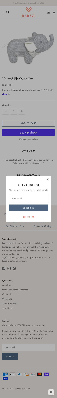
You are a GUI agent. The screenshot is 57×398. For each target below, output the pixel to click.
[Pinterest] (33, 217)
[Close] (48, 179)
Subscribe (28, 208)
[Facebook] (24, 217)
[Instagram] (29, 217)
